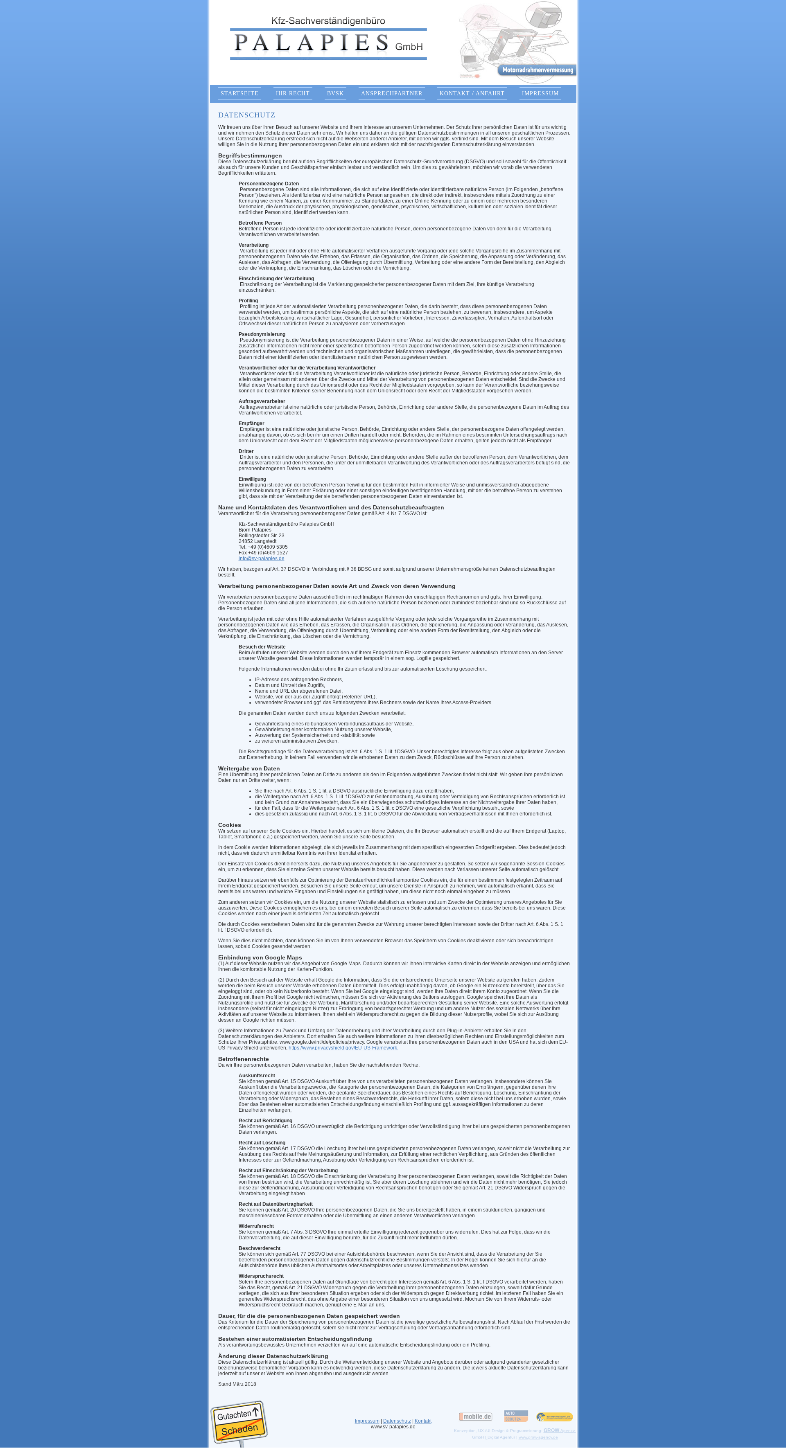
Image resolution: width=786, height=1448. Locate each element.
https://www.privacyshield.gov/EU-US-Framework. (343, 1048)
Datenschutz (397, 1421)
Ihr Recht (293, 93)
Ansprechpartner (391, 93)
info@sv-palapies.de (262, 558)
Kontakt (423, 1421)
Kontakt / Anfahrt (472, 93)
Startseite (240, 93)
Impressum (540, 93)
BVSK (335, 93)
